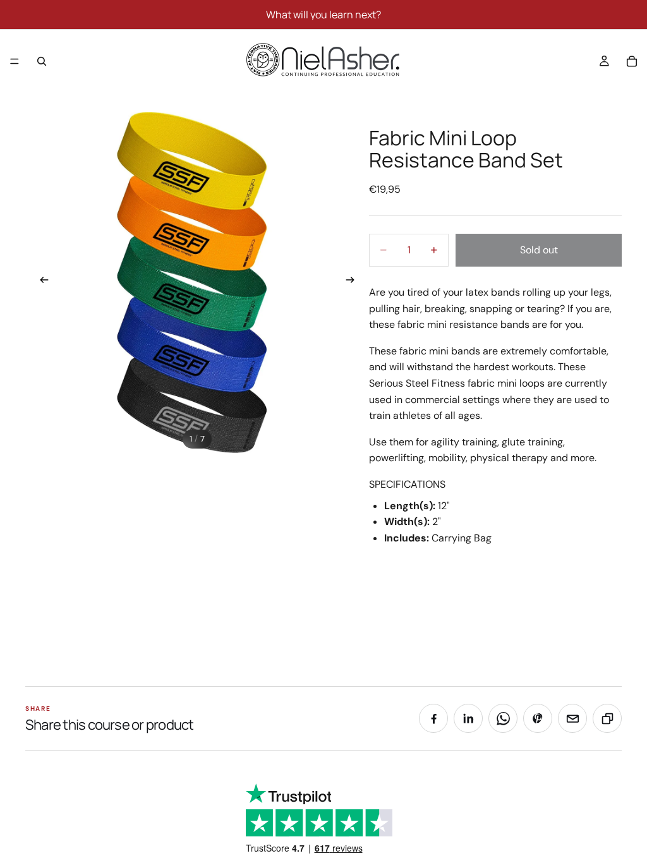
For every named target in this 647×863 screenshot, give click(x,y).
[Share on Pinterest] (537, 718)
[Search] (42, 61)
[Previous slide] (40, 282)
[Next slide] (354, 282)
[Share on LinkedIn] (468, 718)
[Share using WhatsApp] (502, 718)
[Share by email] (572, 718)
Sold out (539, 249)
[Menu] (14, 61)
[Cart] (632, 61)
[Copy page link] (607, 718)
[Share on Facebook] (433, 718)
